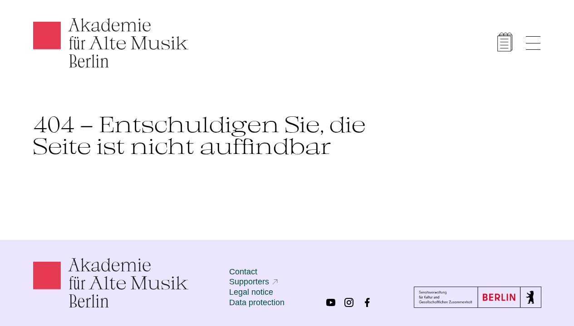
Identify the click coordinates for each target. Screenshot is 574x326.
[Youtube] (330, 302)
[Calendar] (505, 42)
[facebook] (367, 302)
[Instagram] (348, 302)
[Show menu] (533, 43)
